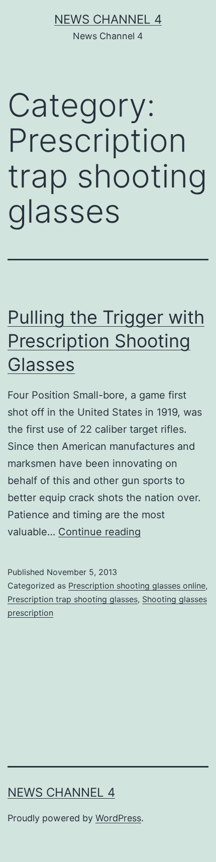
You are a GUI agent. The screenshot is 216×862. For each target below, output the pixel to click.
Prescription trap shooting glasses (73, 599)
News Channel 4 (108, 19)
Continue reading (99, 532)
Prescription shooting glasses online (136, 586)
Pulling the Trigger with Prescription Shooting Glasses (106, 340)
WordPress (118, 818)
